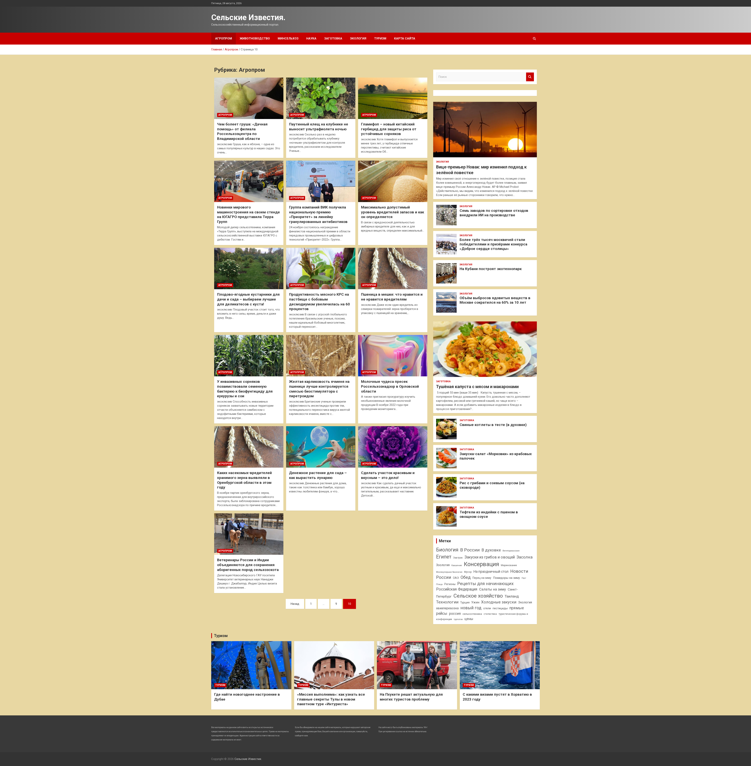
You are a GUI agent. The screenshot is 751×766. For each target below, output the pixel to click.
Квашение (456, 565)
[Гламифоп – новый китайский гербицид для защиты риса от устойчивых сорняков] (393, 98)
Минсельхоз (288, 38)
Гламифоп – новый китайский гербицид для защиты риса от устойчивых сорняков (388, 129)
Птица (439, 584)
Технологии (447, 602)
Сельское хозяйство (478, 596)
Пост (524, 578)
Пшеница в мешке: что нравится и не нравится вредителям (392, 297)
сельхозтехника (472, 613)
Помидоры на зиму (506, 578)
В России (470, 550)
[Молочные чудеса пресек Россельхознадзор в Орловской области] (393, 356)
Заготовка (333, 38)
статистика (490, 613)
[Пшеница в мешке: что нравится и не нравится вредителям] (393, 268)
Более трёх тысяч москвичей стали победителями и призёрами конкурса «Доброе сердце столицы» (493, 244)
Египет (443, 557)
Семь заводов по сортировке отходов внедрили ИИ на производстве (494, 212)
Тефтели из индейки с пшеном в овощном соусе (489, 514)
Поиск (530, 76)
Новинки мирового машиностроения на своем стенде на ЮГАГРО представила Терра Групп (248, 214)
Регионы (449, 584)
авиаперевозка (447, 608)
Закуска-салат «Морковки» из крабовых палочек (496, 456)
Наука (311, 38)
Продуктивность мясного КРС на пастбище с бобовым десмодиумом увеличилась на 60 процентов (319, 301)
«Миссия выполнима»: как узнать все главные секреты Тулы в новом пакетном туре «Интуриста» (331, 699)
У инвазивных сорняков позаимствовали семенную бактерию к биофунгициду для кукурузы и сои (245, 388)
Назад (295, 604)
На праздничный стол (490, 572)
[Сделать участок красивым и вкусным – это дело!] (393, 447)
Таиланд (512, 596)
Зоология (443, 565)
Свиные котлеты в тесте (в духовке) (493, 424)
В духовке (491, 550)
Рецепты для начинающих (485, 583)
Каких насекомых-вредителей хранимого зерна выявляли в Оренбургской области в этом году (244, 480)
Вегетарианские (511, 550)
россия (455, 614)
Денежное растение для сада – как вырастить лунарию (318, 475)
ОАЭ (456, 577)
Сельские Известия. (248, 17)
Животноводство (255, 38)
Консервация (481, 564)
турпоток (458, 619)
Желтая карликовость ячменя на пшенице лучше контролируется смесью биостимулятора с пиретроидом (319, 388)
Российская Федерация (456, 589)
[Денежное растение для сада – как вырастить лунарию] (321, 447)
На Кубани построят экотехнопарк (491, 269)
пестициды (500, 608)
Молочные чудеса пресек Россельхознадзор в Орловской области (390, 386)
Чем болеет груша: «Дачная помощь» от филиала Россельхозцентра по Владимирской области (242, 131)
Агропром (223, 38)
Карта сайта (404, 38)
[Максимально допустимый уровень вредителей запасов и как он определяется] (393, 181)
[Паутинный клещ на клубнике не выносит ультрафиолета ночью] (321, 98)
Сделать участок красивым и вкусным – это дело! (388, 475)
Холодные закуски (498, 602)
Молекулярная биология (449, 572)
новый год (471, 607)
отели (487, 608)
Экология (358, 38)
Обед (466, 577)
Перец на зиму (482, 577)
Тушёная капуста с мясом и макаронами (477, 386)
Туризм (380, 38)
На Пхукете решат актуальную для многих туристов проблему (411, 697)
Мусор (468, 571)
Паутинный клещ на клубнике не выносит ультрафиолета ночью (318, 126)
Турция (465, 602)
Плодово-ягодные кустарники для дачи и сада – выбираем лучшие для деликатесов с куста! (248, 299)
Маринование (509, 565)
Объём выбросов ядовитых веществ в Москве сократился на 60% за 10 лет (495, 300)
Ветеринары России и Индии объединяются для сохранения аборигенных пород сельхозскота (248, 565)
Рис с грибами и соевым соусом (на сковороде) (492, 485)
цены (468, 619)
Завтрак (458, 557)
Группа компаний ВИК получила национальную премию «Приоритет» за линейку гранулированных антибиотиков (318, 214)
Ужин (475, 602)
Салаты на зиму (492, 589)
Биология (447, 550)
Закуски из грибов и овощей (489, 557)
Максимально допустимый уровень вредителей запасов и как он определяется (392, 212)
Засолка (525, 557)
